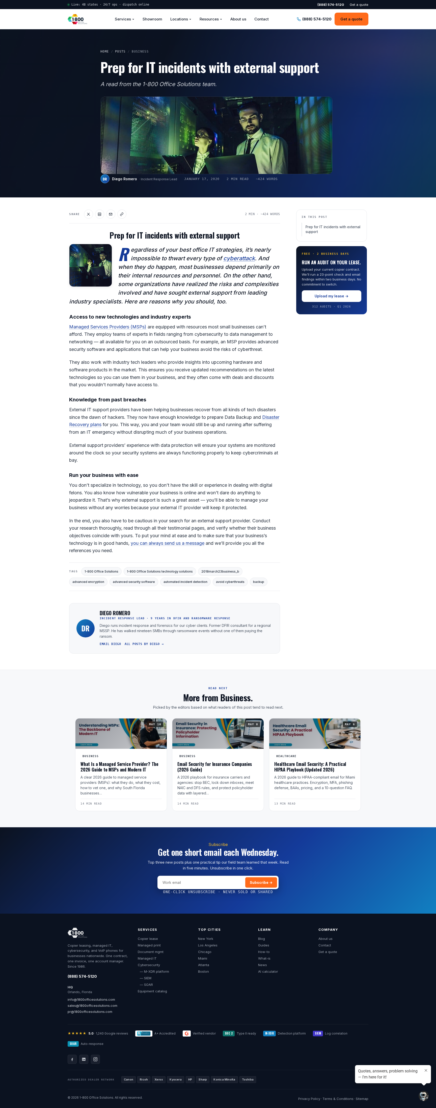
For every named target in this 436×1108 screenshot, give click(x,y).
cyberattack (239, 258)
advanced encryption (88, 582)
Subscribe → (261, 882)
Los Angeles (207, 945)
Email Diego (110, 644)
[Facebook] (72, 1059)
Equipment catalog (152, 991)
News (262, 965)
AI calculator (268, 971)
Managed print (149, 945)
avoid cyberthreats (230, 582)
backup (258, 582)
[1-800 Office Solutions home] (77, 19)
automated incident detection (185, 582)
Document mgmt (151, 952)
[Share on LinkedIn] (99, 214)
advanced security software (134, 582)
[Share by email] (110, 214)
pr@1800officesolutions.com (90, 1012)
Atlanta (203, 965)
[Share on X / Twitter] (88, 214)
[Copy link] (121, 214)
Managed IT (147, 958)
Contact (261, 19)
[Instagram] (95, 1059)
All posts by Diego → (144, 644)
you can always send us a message (167, 543)
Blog (261, 939)
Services (123, 19)
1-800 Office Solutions (101, 571)
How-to (264, 952)
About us (238, 19)
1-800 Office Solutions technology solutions (160, 571)
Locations (179, 19)
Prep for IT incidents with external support (333, 229)
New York (205, 939)
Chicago (204, 952)
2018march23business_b (220, 571)
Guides (263, 945)
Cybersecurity (149, 965)
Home (104, 51)
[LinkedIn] (83, 1059)
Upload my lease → (331, 296)
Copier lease (148, 939)
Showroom (152, 19)
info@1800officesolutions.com (91, 999)
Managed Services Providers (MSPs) (107, 326)
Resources (209, 19)
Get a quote (359, 5)
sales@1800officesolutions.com (92, 1005)
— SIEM (144, 978)
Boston (203, 971)
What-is (264, 958)
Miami (202, 958)
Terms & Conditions (337, 1099)
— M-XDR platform (153, 971)
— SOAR (145, 985)
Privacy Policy (309, 1099)
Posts (120, 51)
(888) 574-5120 (82, 976)
